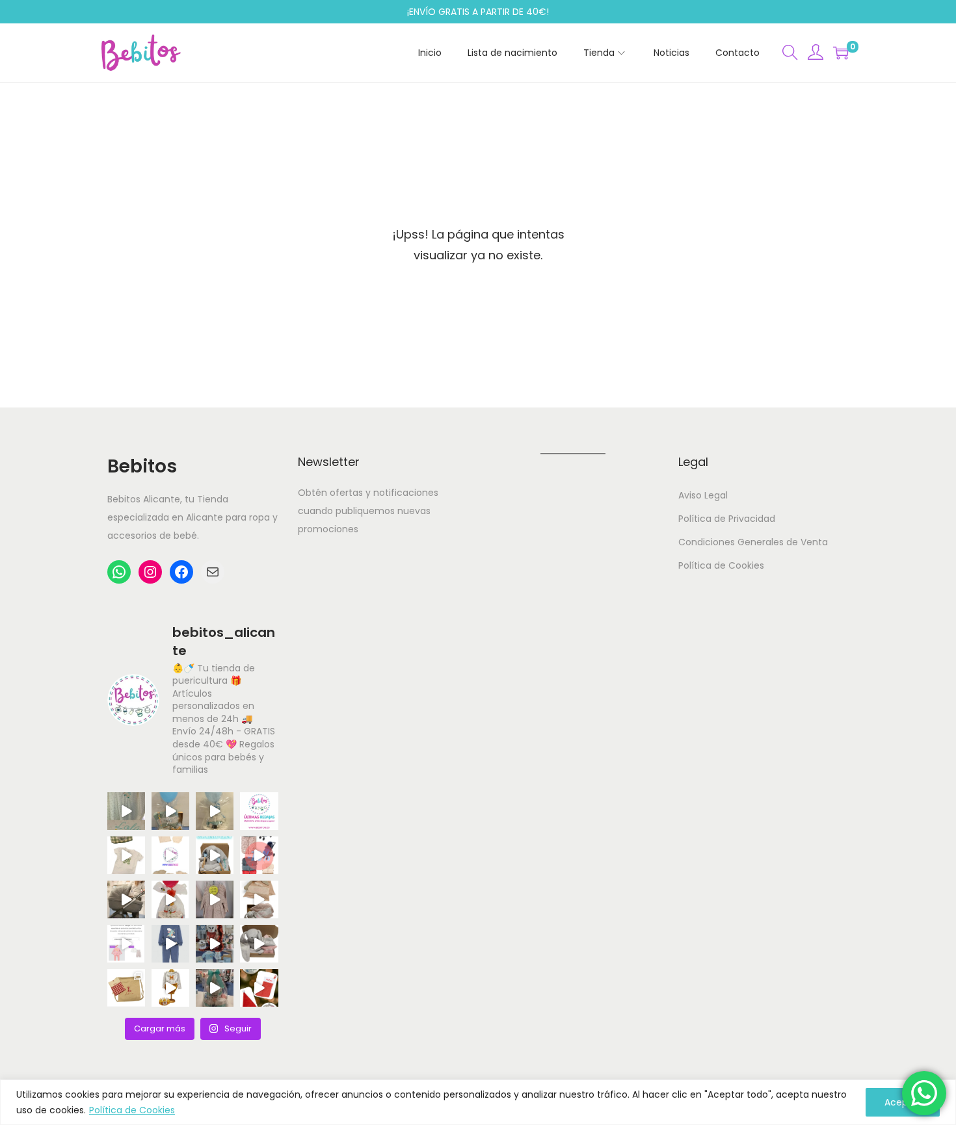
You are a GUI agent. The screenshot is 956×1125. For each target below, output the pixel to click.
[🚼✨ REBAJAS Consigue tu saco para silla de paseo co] (259, 855)
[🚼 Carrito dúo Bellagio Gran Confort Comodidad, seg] (126, 899)
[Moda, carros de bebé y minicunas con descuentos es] (214, 899)
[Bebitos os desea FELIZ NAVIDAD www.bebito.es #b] (214, 944)
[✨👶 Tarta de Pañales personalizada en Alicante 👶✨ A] (214, 988)
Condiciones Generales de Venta (753, 542)
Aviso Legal (703, 495)
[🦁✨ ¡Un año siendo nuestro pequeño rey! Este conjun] (170, 988)
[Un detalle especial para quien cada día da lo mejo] (126, 988)
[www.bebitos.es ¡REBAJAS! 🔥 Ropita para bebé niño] (126, 944)
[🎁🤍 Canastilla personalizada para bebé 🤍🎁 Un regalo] (170, 811)
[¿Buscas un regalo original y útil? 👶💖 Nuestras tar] (214, 811)
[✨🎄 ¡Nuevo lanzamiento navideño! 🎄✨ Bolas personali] (259, 988)
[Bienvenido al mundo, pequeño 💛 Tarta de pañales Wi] (170, 899)
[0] (841, 52)
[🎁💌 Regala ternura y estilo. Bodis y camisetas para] (170, 855)
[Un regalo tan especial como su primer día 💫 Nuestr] (259, 899)
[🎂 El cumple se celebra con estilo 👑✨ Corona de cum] (126, 855)
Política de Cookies (132, 1110)
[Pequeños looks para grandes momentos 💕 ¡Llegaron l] (170, 944)
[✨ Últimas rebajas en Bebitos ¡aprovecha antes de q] (259, 811)
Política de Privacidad (726, 518)
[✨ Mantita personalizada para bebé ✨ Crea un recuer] (126, 811)
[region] (478, 1102)
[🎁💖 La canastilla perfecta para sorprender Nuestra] (214, 855)
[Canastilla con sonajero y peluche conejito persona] (259, 944)
